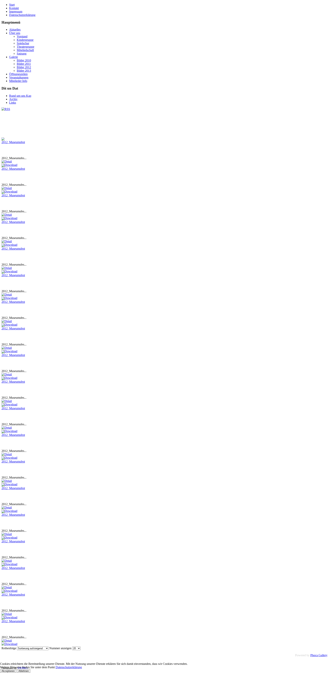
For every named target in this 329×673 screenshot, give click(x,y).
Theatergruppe (25, 46)
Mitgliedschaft (25, 50)
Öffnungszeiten (18, 74)
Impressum (15, 11)
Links (12, 102)
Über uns (14, 33)
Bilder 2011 (24, 63)
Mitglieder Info (18, 81)
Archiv (13, 99)
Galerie (13, 57)
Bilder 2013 (24, 70)
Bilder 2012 (24, 67)
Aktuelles (15, 29)
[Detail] (7, 161)
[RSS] (6, 109)
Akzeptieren (8, 671)
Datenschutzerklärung (22, 15)
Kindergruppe (25, 39)
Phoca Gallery (318, 655)
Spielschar (23, 43)
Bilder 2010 (24, 60)
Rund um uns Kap (20, 95)
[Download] (9, 644)
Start (12, 4)
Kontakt (14, 8)
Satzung (21, 53)
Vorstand (22, 36)
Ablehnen (23, 671)
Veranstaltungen (18, 77)
